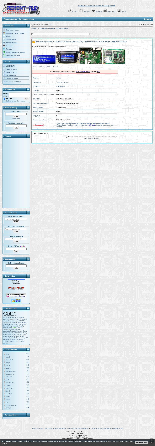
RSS (51, 25)
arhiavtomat (9, 388)
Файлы (74, 12)
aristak (8, 357)
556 (27, 362)
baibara (21, 317)
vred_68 (5, 319)
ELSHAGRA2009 (11, 405)
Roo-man (13, 339)
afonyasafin (7, 322)
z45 (19, 338)
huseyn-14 (24, 338)
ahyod (8, 365)
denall (19, 322)
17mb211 (20, 328)
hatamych (6, 329)
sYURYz (8, 408)
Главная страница (10, 19)
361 (27, 390)
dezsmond (17, 333)
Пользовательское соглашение (78, 428)
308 (27, 407)
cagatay (8, 385)
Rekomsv (6, 341)
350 (27, 396)
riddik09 (16, 336)
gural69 (24, 319)
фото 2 (41, 66)
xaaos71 (15, 326)
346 (27, 399)
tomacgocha (10, 374)
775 (27, 356)
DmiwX (21, 326)
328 (27, 402)
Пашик (25, 331)
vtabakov (10, 336)
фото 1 (35, 66)
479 (27, 373)
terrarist (8, 368)
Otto (14, 328)
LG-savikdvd (10, 382)
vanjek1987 (14, 341)
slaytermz (12, 319)
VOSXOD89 (21, 321)
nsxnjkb (19, 334)
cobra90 (23, 324)
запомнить (9, 99)
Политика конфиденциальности (55, 428)
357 (27, 393)
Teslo (7, 354)
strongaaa (15, 317)
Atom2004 (6, 324)
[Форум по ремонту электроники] (16, 285)
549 (27, 365)
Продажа (99, 12)
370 (27, 385)
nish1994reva (15, 324)
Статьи (123, 12)
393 (27, 379)
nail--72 (19, 319)
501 (27, 368)
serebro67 (13, 321)
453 (27, 376)
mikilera (14, 322)
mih (7, 402)
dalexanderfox (7, 331)
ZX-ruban (6, 339)
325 (27, 405)
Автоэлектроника (62, 82)
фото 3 (48, 66)
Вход (32, 19)
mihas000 (9, 377)
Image (8, 399)
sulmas (8, 397)
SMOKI (23, 333)
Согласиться (141, 442)
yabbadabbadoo (11, 371)
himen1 (24, 322)
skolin (5, 333)
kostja (22, 336)
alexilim (10, 333)
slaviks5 (6, 338)
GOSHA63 (9, 360)
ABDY (8, 380)
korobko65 (9, 394)
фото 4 (55, 66)
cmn (24, 334)
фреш (14, 334)
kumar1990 (13, 338)
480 (27, 371)
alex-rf (8, 391)
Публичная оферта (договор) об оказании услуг (106, 428)
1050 (27, 354)
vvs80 (8, 363)
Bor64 (12, 329)
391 (27, 382)
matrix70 (6, 321)
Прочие (58, 78)
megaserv (20, 339)
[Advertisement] (16, 173)
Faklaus (17, 329)
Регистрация (23, 19)
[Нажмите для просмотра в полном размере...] (43, 59)
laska (5, 336)
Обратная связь (37, 428)
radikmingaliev (60, 86)
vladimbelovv (17, 331)
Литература (111, 12)
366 (27, 388)
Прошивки (86, 12)
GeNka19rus (7, 326)
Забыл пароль (11, 101)
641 (27, 359)
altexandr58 (7, 317)
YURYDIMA (7, 334)
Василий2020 (7, 328)
